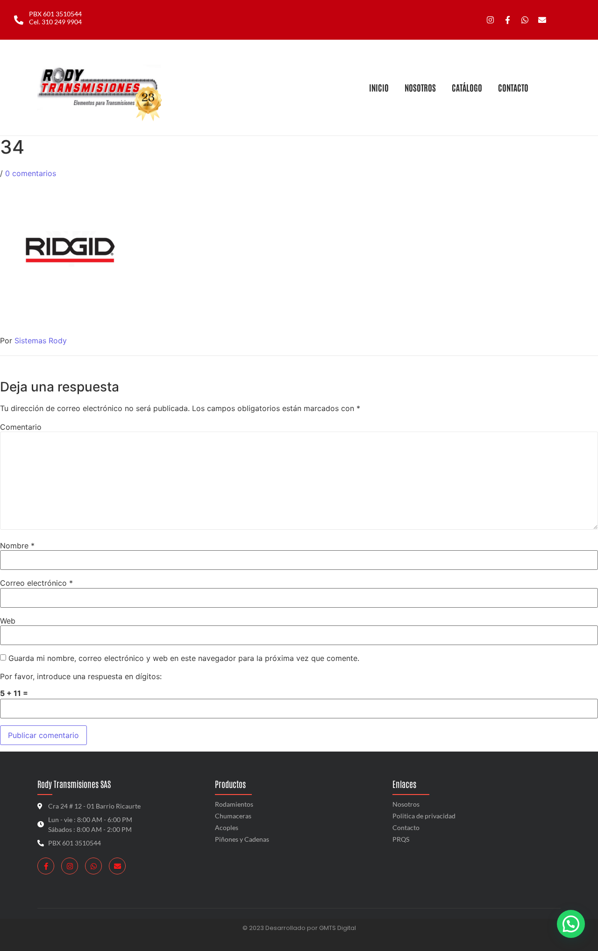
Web (7, 621)
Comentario (21, 427)
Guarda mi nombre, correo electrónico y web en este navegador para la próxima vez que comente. (183, 658)
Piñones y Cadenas (242, 839)
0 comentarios (30, 173)
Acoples (226, 827)
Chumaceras (233, 816)
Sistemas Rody (40, 340)
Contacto (406, 827)
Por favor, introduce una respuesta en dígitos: (81, 676)
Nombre (17, 545)
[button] (571, 924)
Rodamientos (234, 804)
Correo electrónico (36, 583)
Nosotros (406, 804)
